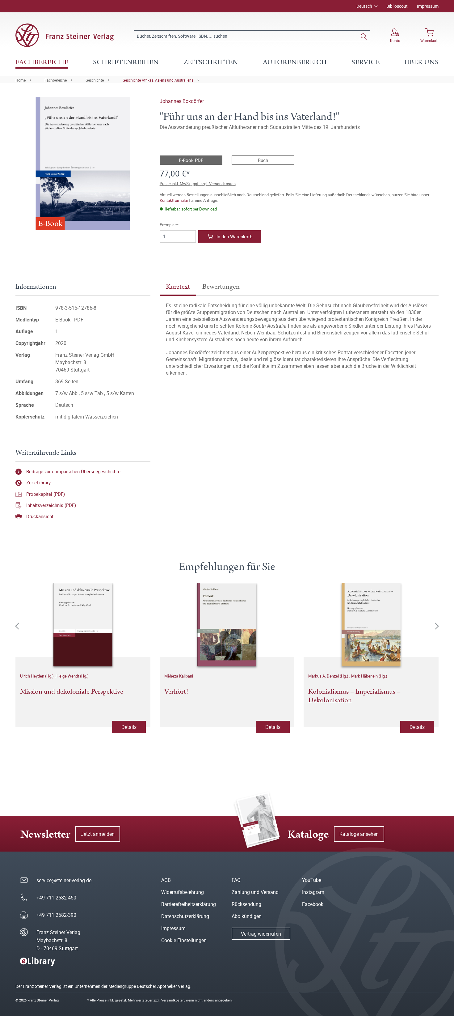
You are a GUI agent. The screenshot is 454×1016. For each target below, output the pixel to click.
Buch (263, 160)
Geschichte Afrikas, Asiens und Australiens (158, 80)
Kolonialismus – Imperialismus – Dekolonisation (354, 696)
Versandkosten (172, 1000)
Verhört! (176, 692)
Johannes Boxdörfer (182, 101)
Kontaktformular (174, 200)
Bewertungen (221, 287)
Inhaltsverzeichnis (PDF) (51, 505)
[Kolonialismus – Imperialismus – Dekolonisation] (371, 624)
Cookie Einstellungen (184, 940)
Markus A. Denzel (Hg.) (328, 676)
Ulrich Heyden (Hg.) (37, 676)
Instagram (313, 892)
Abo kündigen (247, 916)
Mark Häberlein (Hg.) (369, 676)
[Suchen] (364, 36)
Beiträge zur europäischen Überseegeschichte (73, 471)
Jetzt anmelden (98, 834)
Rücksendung (246, 904)
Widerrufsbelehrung (182, 892)
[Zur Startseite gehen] (64, 35)
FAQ (236, 880)
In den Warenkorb (234, 236)
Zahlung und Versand (255, 892)
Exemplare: (169, 224)
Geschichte (95, 80)
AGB (166, 880)
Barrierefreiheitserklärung (188, 904)
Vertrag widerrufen (261, 933)
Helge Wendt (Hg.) (73, 676)
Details (129, 727)
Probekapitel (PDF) (45, 494)
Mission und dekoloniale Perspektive (71, 692)
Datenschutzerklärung (185, 916)
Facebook (312, 904)
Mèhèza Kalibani (178, 676)
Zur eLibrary (38, 482)
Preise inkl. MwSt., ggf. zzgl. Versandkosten (198, 183)
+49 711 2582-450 (56, 897)
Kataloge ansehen (359, 834)
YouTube (311, 880)
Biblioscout (397, 6)
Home (20, 80)
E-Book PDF (191, 160)
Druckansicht (39, 516)
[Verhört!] (227, 624)
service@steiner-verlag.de (63, 880)
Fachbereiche (55, 80)
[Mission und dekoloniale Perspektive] (82, 624)
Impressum (428, 6)
